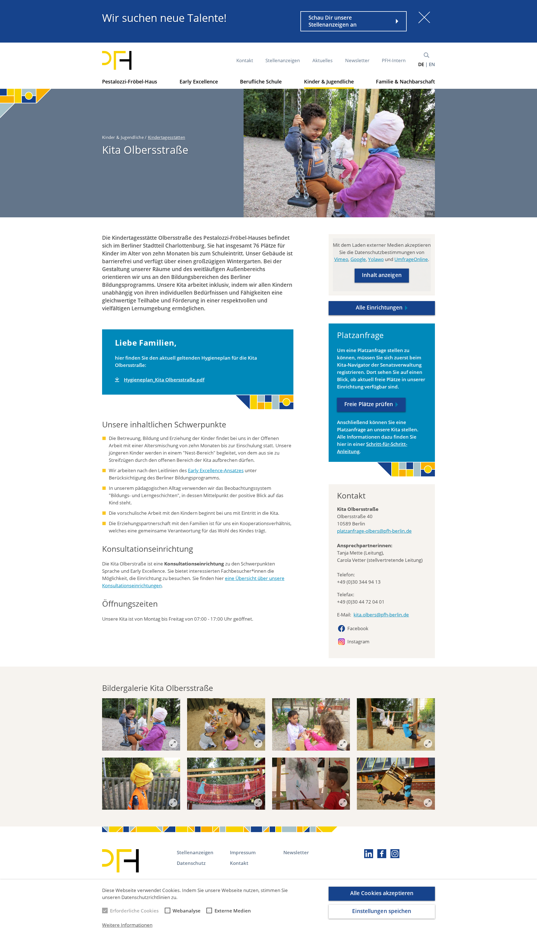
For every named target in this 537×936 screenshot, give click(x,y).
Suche (426, 55)
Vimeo (341, 259)
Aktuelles (322, 60)
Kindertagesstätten (166, 137)
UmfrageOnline (411, 259)
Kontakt (244, 60)
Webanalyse (187, 910)
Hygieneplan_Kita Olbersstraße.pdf (164, 379)
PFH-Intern (394, 60)
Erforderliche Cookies (134, 910)
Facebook (357, 628)
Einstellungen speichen (381, 911)
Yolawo (376, 259)
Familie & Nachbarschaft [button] (405, 81)
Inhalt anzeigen (382, 275)
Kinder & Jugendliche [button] (329, 81)
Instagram (358, 641)
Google (358, 259)
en (432, 64)
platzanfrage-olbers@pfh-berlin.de (374, 531)
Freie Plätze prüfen (368, 404)
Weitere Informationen (127, 925)
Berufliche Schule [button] (261, 81)
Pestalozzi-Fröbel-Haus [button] (129, 81)
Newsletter (357, 60)
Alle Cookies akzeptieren (381, 893)
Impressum (243, 852)
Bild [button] (430, 213)
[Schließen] (424, 17)
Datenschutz (191, 863)
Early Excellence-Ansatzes (216, 470)
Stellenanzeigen (282, 60)
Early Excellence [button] (199, 81)
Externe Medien (233, 910)
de (421, 64)
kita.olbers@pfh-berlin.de (381, 614)
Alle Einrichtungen (379, 307)
